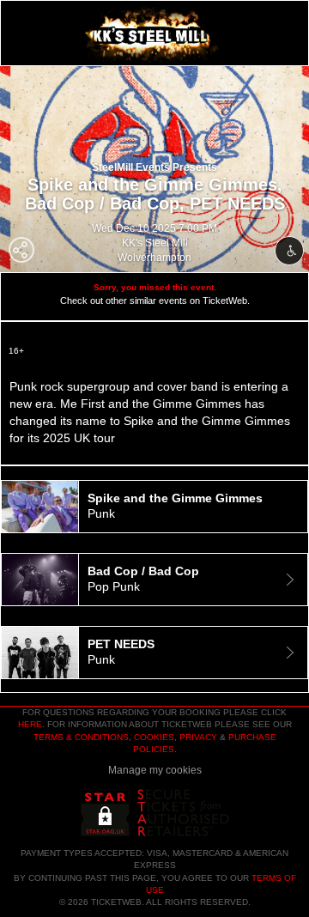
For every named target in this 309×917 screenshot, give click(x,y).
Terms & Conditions (81, 737)
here (30, 724)
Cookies (154, 737)
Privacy (198, 737)
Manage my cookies (155, 770)
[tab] (154, 506)
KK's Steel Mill (155, 243)
